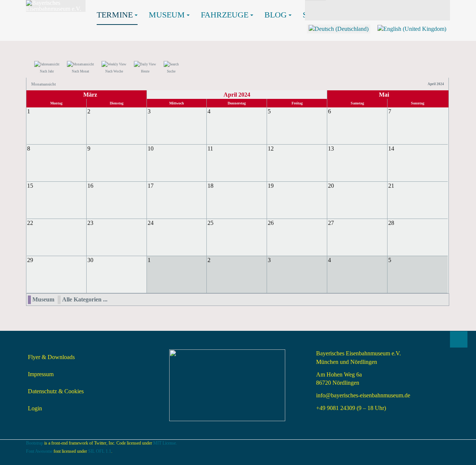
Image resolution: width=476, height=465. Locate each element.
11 (210, 148)
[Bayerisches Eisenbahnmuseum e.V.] (56, 6)
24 (151, 223)
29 (30, 260)
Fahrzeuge (224, 14)
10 (151, 148)
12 (271, 148)
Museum (167, 14)
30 (90, 260)
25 (210, 223)
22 (30, 223)
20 (331, 186)
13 (331, 148)
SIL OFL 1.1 (99, 451)
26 (271, 223)
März (90, 94)
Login (35, 408)
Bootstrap (34, 443)
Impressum (41, 374)
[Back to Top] (459, 339)
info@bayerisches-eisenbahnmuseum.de (363, 395)
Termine (115, 14)
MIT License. (165, 443)
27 (331, 223)
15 (30, 186)
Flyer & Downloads (51, 357)
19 (271, 186)
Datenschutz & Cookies (56, 391)
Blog (275, 14)
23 (90, 223)
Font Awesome (39, 451)
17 (151, 186)
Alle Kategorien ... (84, 299)
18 (210, 186)
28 (391, 223)
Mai (384, 94)
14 (391, 148)
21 (391, 186)
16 (90, 186)
